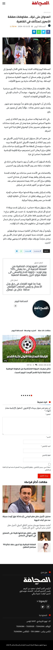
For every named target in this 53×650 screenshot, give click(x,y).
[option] (26, 354)
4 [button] (25, 395)
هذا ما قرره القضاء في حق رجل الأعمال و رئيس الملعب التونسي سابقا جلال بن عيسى (24, 285)
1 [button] (31, 395)
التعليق (48, 414)
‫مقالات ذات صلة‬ (44, 331)
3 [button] (27, 395)
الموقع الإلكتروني (46, 455)
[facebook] (48, 32)
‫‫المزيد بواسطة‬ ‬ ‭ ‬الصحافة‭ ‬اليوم (24, 331)
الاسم (48, 437)
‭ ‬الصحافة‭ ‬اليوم (40, 26)
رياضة (5, 361)
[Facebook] (48, 606)
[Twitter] (42, 606)
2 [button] (29, 395)
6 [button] (21, 395)
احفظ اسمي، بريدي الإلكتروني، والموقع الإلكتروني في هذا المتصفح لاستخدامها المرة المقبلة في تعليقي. (27, 468)
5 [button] (23, 395)
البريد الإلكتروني (46, 446)
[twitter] (43, 32)
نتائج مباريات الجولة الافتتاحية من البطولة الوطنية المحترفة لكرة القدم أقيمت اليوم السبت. (28, 370)
